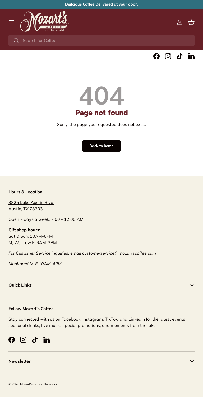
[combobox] (101, 40)
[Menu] (11, 22)
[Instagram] (168, 56)
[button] (191, 22)
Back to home (101, 145)
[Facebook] (156, 56)
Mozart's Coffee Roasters (38, 384)
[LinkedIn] (191, 56)
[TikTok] (180, 56)
